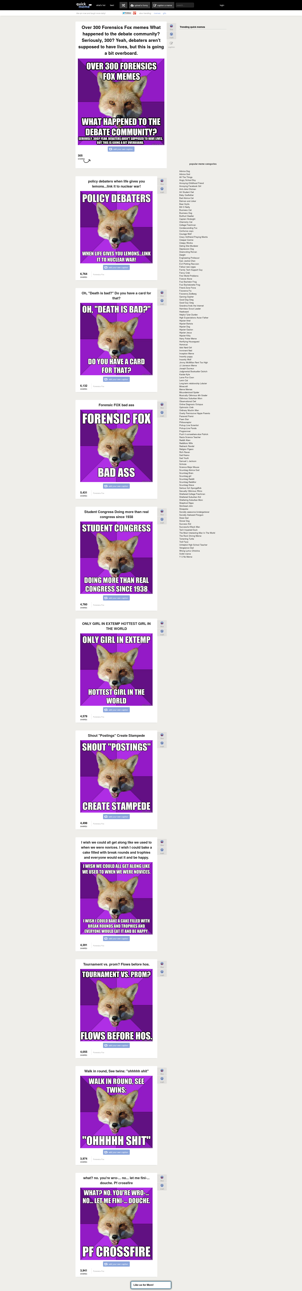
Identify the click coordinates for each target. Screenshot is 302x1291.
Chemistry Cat (185, 221)
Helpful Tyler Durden (188, 314)
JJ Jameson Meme (188, 365)
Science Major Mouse (189, 467)
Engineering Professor (189, 257)
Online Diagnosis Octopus (191, 404)
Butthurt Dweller (186, 215)
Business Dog (185, 212)
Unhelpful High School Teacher (193, 544)
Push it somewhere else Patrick (193, 434)
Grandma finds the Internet (191, 305)
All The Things (186, 177)
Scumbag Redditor (187, 481)
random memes (123, 5)
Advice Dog (184, 171)
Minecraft (183, 386)
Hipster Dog (184, 326)
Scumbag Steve (186, 484)
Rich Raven (184, 452)
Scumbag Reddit (186, 478)
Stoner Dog (184, 520)
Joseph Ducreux (186, 368)
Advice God (184, 174)
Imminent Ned (185, 350)
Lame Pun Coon (186, 377)
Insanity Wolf (185, 359)
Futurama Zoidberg (187, 293)
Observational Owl (187, 401)
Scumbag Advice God (189, 470)
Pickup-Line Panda (187, 428)
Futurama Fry (185, 290)
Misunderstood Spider (189, 392)
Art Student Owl (186, 192)
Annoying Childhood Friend (191, 183)
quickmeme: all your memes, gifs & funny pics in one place (84, 5)
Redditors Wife (186, 443)
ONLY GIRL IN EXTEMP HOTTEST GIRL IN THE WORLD (116, 626)
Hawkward (184, 311)
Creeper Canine (186, 239)
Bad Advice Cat (186, 197)
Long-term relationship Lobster (193, 383)
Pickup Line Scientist (189, 425)
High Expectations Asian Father (193, 317)
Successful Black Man (189, 526)
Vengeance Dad (186, 547)
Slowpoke (183, 508)
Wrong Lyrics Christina (189, 550)
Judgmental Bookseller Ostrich (193, 371)
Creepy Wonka (186, 242)
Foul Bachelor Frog (188, 281)
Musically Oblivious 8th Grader (193, 395)
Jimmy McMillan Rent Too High (193, 362)
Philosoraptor (185, 422)
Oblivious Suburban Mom (190, 398)
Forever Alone (185, 278)
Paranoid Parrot (186, 416)
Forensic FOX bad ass (116, 404)
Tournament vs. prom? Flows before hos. (116, 964)
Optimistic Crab (186, 407)
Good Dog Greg (186, 299)
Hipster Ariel (184, 320)
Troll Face (183, 541)
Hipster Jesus (185, 332)
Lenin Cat (183, 380)
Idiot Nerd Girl (185, 347)
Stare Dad (183, 517)
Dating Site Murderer (188, 245)
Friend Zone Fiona (187, 287)
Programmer (184, 431)
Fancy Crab (184, 272)
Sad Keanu (184, 455)
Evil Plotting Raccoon (189, 263)
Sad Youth (184, 458)
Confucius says (186, 230)
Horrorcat (183, 344)
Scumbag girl (185, 475)
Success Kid (185, 523)
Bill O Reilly (184, 206)
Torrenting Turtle (186, 538)
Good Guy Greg (186, 302)
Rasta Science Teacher (190, 437)
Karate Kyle (184, 374)
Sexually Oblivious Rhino (190, 490)
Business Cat (185, 209)
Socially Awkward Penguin (191, 514)
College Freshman (187, 224)
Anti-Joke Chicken (187, 189)
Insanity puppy (186, 356)
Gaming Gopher (186, 296)
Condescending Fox (188, 227)
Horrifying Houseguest (189, 341)
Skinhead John (186, 505)
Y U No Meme (185, 556)
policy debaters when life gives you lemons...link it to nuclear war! (116, 184)
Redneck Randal (186, 446)
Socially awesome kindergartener (194, 511)
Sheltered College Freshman (192, 493)
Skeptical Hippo (186, 502)
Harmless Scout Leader (190, 308)
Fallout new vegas (187, 266)
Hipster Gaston (186, 329)
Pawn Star (184, 419)
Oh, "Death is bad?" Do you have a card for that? (116, 295)
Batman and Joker (187, 200)
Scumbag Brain (186, 472)
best (112, 5)
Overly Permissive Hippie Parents (194, 413)
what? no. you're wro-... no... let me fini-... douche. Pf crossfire (116, 1180)
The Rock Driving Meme (190, 535)
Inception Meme (186, 353)
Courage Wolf (185, 233)
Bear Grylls (184, 203)
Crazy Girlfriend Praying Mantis (193, 236)
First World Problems (189, 275)
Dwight (182, 254)
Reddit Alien (184, 440)
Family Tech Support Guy (191, 269)
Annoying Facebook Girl (190, 186)
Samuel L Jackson (187, 461)
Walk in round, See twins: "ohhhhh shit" (116, 1070)
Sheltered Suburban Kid (190, 496)
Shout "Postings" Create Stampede (116, 735)
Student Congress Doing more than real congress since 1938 (116, 514)
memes (157, 13)
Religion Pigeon (186, 449)
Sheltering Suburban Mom (191, 499)
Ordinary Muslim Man (189, 410)
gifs (164, 13)
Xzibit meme (185, 553)
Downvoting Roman (188, 251)
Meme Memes (185, 389)
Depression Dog (186, 248)
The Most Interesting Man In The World (197, 532)
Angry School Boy (187, 180)
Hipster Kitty (185, 335)
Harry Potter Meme (188, 338)
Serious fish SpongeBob (190, 487)
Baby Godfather (186, 195)
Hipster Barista (186, 323)
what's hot (100, 5)
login (222, 5)
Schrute (182, 464)
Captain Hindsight (187, 218)
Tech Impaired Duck (188, 529)
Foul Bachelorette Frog (189, 284)
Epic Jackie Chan (187, 260)
